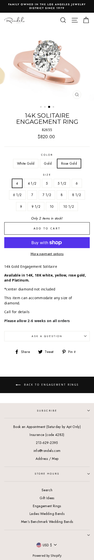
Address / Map (47, 458)
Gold (47, 163)
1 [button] (41, 107)
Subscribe (47, 411)
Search (47, 490)
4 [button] (54, 107)
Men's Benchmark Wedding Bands (47, 521)
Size (47, 175)
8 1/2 (76, 194)
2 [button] (45, 107)
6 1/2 (17, 194)
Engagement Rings (47, 505)
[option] (47, 6)
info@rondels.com (47, 450)
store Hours (47, 474)
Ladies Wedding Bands (47, 513)
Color (47, 155)
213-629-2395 (47, 442)
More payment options (47, 253)
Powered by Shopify (47, 556)
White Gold (25, 163)
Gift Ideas (47, 497)
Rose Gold (69, 163)
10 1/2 (68, 206)
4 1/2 (32, 183)
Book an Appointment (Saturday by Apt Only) (47, 426)
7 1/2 (47, 194)
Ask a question (47, 336)
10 (52, 206)
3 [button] (49, 107)
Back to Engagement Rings (51, 384)
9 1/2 (36, 206)
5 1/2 (62, 183)
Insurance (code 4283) (47, 434)
